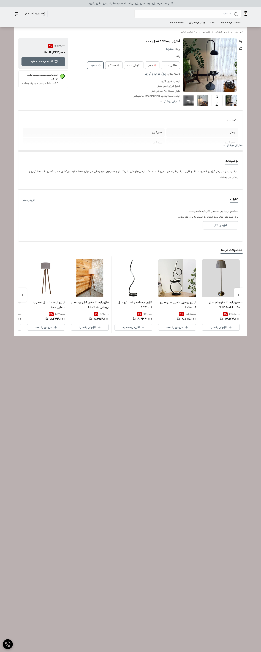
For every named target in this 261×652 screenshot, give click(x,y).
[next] (22, 295)
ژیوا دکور (238, 32)
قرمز (150, 65)
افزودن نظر (29, 200)
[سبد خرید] (16, 14)
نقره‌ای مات (133, 65)
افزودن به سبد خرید (41, 61)
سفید (93, 65)
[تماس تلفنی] (8, 644)
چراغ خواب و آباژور (189, 32)
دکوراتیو (206, 32)
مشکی (112, 65)
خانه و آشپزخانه (222, 32)
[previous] (238, 295)
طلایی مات (170, 65)
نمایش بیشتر (235, 145)
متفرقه (170, 49)
